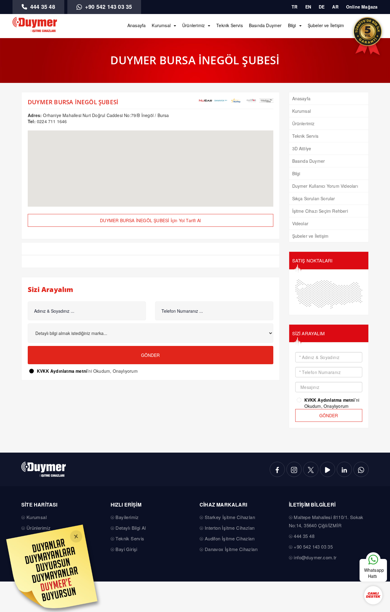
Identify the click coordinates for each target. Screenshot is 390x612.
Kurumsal (161, 25)
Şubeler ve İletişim (326, 25)
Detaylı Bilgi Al (130, 528)
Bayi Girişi (126, 549)
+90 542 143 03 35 (107, 7)
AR (335, 7)
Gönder (150, 355)
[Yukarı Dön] (373, 540)
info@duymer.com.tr (315, 557)
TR (294, 7)
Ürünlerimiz (193, 25)
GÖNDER (328, 415)
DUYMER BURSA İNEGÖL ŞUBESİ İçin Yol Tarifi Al (150, 220)
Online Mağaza (362, 7)
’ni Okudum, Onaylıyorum (87, 371)
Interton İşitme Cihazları (230, 528)
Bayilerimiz (127, 517)
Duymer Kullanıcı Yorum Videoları (325, 186)
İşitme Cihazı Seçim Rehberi (320, 211)
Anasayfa (136, 25)
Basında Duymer (265, 25)
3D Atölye (301, 148)
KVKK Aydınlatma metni (62, 371)
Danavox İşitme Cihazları (231, 549)
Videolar (300, 223)
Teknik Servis (229, 25)
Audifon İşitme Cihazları (230, 538)
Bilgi (292, 25)
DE (321, 7)
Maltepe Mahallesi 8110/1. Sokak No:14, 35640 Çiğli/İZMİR (326, 521)
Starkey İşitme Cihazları (230, 517)
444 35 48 (42, 7)
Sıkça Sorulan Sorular (313, 198)
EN (308, 7)
